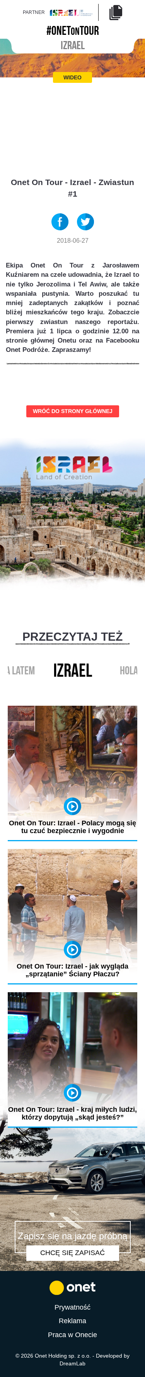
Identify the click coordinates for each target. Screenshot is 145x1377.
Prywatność (72, 1307)
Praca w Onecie (72, 1335)
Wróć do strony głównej (73, 411)
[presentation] (64, 688)
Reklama (72, 1321)
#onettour (72, 29)
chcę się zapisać (72, 1253)
